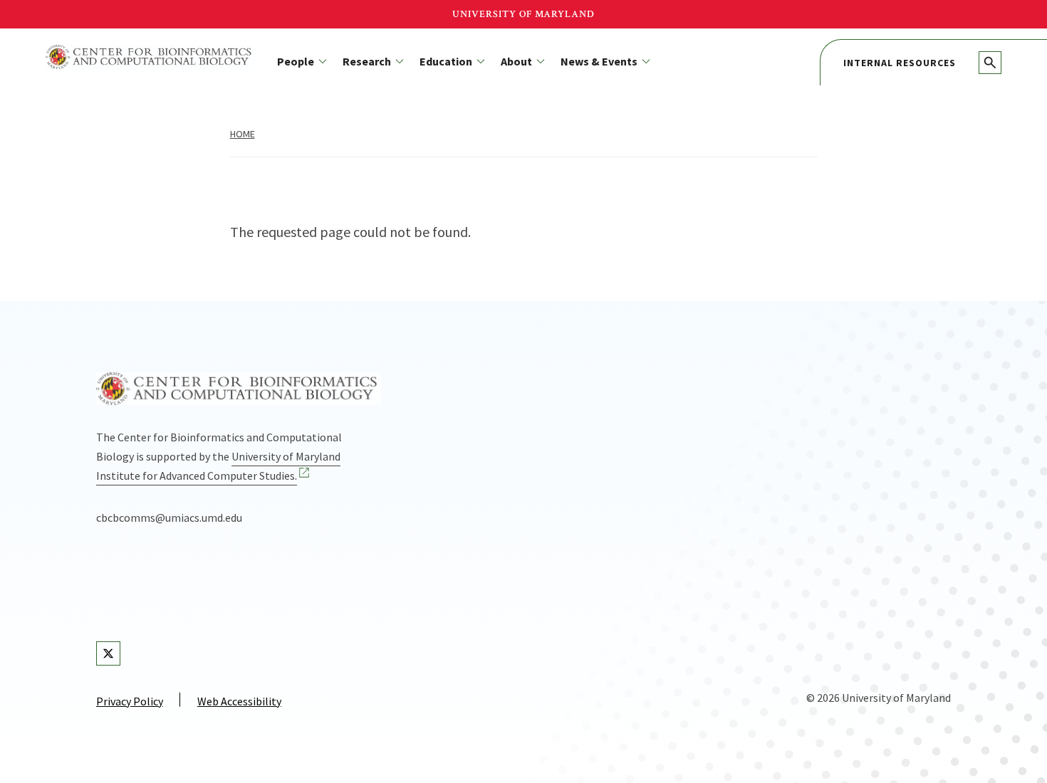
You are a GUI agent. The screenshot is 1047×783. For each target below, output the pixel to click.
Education (446, 61)
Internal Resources (899, 63)
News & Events (599, 61)
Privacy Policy (129, 701)
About (516, 61)
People (295, 61)
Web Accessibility (239, 701)
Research (367, 61)
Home (242, 133)
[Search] (990, 62)
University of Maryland (523, 14)
